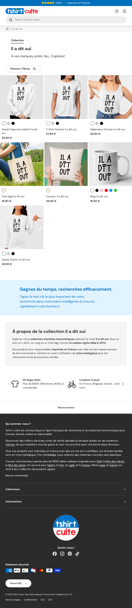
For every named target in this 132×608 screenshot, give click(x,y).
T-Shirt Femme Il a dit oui (61, 129)
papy (102, 465)
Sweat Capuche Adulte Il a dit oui (19, 131)
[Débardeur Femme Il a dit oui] (110, 97)
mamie (113, 465)
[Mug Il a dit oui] (110, 164)
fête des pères (17, 465)
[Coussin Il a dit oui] (66, 164)
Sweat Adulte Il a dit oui (16, 259)
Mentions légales (13, 600)
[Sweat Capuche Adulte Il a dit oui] (21, 97)
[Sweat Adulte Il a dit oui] (21, 227)
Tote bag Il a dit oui (13, 196)
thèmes (10, 444)
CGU (43, 600)
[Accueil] (7, 28)
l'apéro (51, 465)
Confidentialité (30, 600)
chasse (85, 465)
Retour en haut (66, 407)
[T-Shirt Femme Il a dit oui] (66, 97)
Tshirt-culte (18, 594)
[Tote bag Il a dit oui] (21, 164)
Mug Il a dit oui (99, 196)
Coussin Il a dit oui (57, 196)
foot (61, 465)
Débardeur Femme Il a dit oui (107, 129)
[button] (117, 11)
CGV (50, 600)
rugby (71, 465)
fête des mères (115, 461)
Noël (99, 461)
